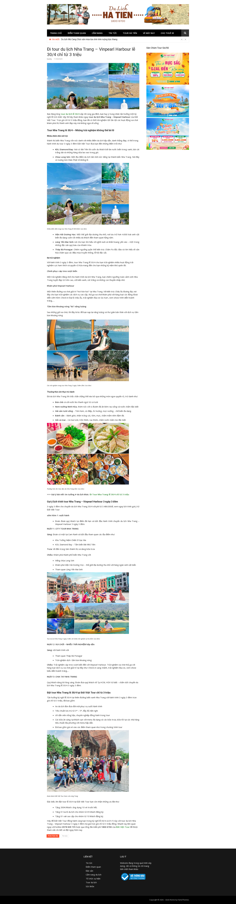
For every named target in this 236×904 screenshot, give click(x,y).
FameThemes (183, 900)
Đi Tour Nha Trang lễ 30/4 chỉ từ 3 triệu (109, 494)
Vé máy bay (149, 33)
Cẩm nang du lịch (93, 874)
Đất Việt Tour (123, 827)
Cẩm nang (97, 33)
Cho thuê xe (167, 33)
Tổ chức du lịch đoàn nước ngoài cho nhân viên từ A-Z (86, 39)
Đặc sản (90, 870)
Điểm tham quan (77, 33)
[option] (124, 39)
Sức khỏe (90, 886)
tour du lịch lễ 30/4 (70, 114)
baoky (49, 59)
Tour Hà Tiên (130, 33)
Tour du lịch (91, 882)
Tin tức (113, 33)
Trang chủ (56, 33)
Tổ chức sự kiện (93, 878)
